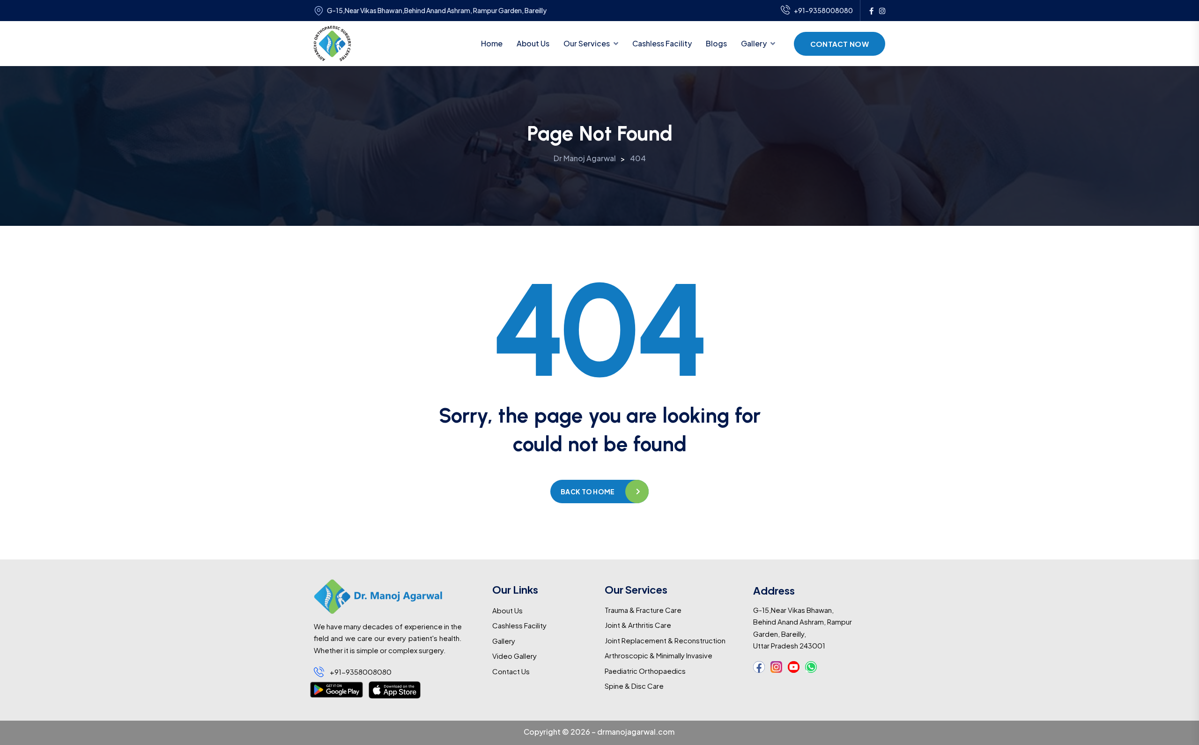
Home (492, 43)
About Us (533, 43)
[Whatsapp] (811, 667)
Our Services (586, 43)
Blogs (716, 43)
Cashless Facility (662, 43)
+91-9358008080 (823, 10)
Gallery (754, 43)
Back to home (587, 491)
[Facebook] (759, 667)
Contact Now (839, 43)
